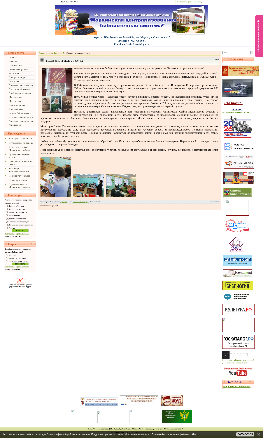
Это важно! (233, 102)
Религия (12, 228)
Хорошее (12, 255)
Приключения (14, 215)
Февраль (57, 53)
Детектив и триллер (17, 209)
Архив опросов (22, 233)
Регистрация (185, 1)
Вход (200, 1)
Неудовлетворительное (18, 261)
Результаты (9, 233)
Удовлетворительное (17, 258)
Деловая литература (17, 218)
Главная (42, 53)
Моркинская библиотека (237, 386)
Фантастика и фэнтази (18, 212)
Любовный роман (16, 206)
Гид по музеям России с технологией (238, 360)
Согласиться (245, 434)
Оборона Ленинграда (80, 202)
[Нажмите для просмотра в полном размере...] (57, 112)
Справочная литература (19, 221)
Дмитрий (63, 202)
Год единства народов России (235, 112)
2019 (49, 53)
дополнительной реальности (234, 362)
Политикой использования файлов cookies (173, 434)
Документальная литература (21, 224)
